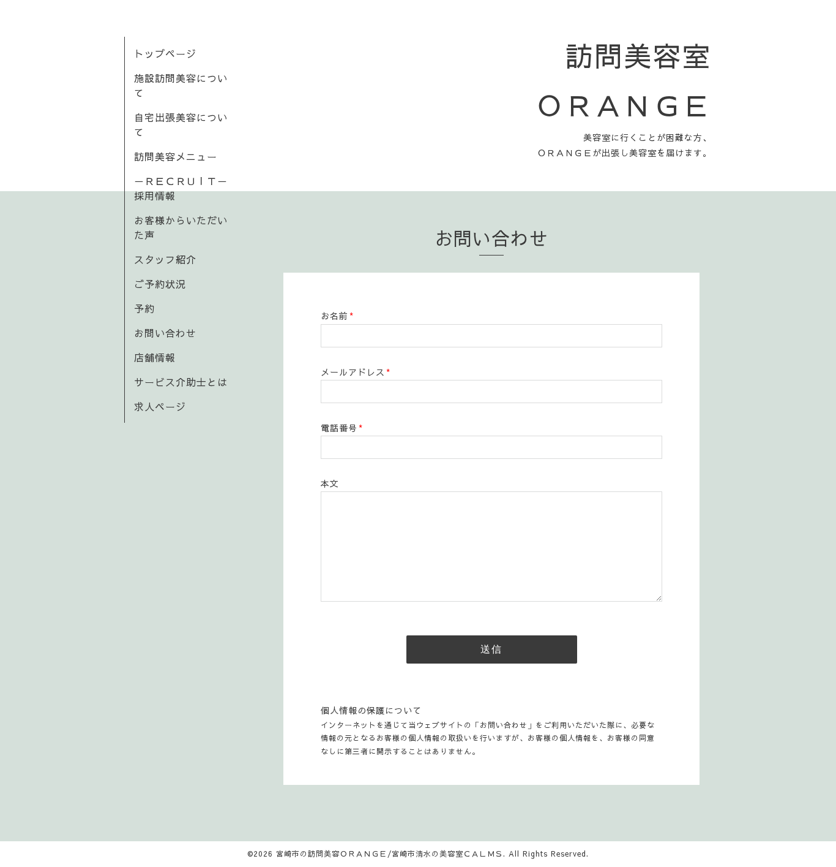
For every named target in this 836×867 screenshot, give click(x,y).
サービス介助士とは (181, 381)
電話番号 (342, 428)
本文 (330, 483)
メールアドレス (355, 372)
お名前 (337, 315)
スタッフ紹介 (165, 259)
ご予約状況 (160, 283)
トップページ (165, 53)
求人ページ (160, 406)
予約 (144, 308)
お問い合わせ (165, 332)
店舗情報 (155, 357)
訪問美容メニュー (175, 156)
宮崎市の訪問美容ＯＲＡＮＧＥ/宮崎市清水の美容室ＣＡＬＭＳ (389, 853)
